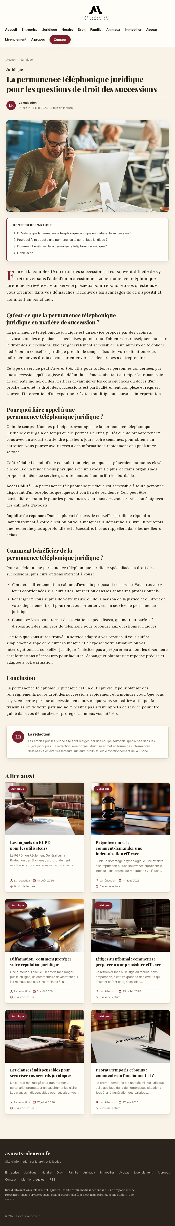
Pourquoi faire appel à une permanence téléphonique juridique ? (62, 240)
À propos (38, 39)
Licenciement (15, 39)
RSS (52, 1179)
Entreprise (30, 30)
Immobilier (133, 30)
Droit (82, 30)
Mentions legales (32, 1179)
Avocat (151, 30)
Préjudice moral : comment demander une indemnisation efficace (119, 847)
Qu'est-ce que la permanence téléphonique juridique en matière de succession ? (74, 233)
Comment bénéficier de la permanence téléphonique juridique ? (62, 246)
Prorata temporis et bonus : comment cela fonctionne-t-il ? (125, 1072)
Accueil (11, 30)
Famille (96, 30)
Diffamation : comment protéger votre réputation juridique (40, 961)
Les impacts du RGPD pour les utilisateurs (30, 845)
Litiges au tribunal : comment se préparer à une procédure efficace (128, 961)
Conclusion (25, 253)
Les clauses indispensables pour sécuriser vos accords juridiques (40, 1072)
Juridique (49, 30)
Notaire (67, 30)
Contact (60, 40)
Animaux (113, 30)
